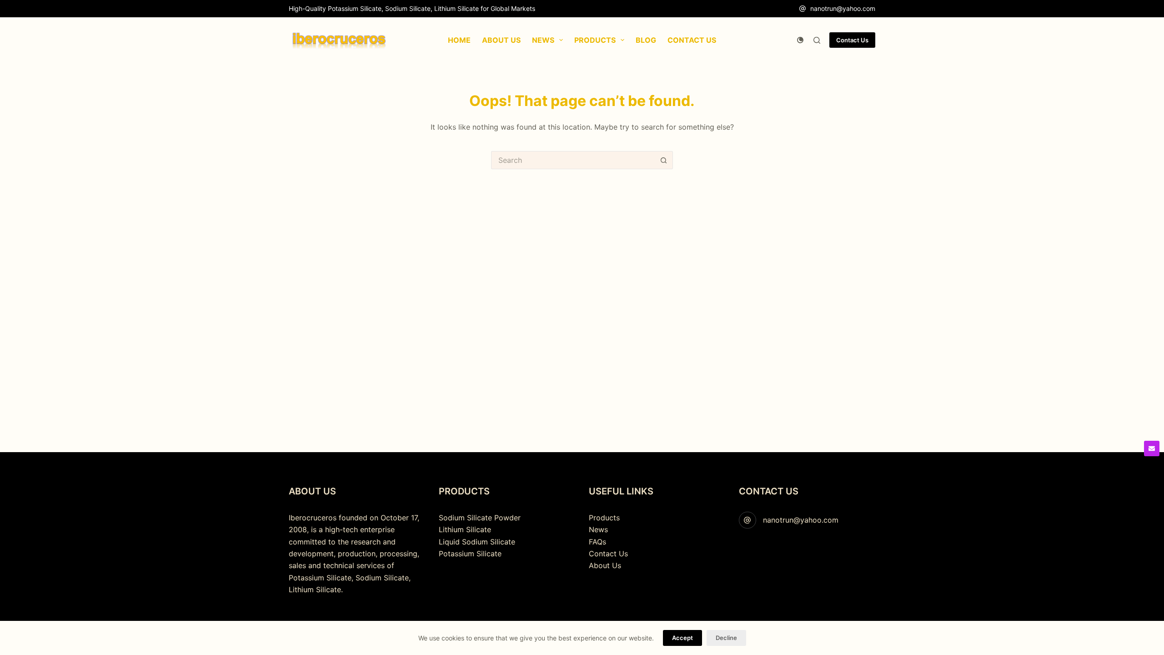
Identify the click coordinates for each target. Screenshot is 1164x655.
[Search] (816, 40)
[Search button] (664, 160)
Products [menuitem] (595, 40)
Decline (726, 637)
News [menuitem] (543, 40)
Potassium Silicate (470, 553)
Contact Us (852, 40)
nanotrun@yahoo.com (842, 8)
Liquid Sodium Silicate (477, 541)
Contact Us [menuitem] (691, 40)
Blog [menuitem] (646, 40)
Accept (682, 637)
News (598, 529)
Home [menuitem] (459, 40)
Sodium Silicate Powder (480, 517)
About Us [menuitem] (501, 40)
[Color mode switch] (800, 40)
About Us (605, 565)
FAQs (597, 541)
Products (604, 517)
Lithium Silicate (465, 529)
